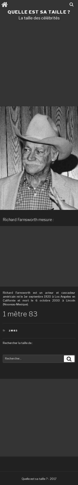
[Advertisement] (39, 65)
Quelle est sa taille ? (39, 12)
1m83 (13, 330)
